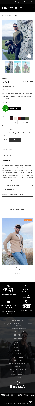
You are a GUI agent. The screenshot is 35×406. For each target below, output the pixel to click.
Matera (15, 118)
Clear (12, 129)
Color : (4, 117)
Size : (3, 125)
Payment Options (8, 190)
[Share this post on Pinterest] (10, 155)
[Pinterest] (22, 335)
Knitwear (10, 149)
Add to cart (15, 140)
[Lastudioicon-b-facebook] (15, 335)
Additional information (10, 185)
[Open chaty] (30, 401)
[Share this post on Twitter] (4, 155)
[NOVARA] (32, 17)
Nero (23, 118)
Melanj (19, 118)
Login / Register (29, 8)
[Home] (2, 15)
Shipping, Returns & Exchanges (12, 195)
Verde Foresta (27, 118)
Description (6, 161)
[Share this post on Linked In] (7, 155)
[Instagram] (19, 335)
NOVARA (17, 267)
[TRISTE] (30, 17)
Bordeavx (11, 118)
